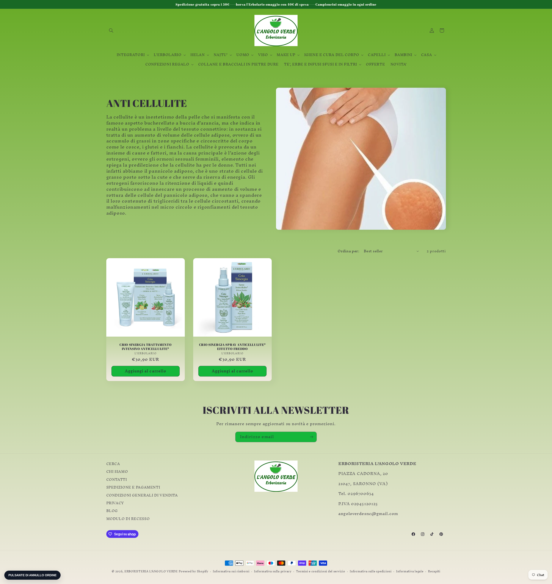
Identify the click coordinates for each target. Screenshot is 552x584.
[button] (111, 30)
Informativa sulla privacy (272, 571)
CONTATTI (116, 480)
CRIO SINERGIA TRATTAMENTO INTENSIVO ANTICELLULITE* (145, 347)
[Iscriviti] (312, 437)
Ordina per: (348, 251)
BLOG (112, 511)
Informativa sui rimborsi (231, 571)
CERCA (113, 464)
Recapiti (434, 571)
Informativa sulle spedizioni (371, 571)
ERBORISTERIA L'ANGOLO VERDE (151, 571)
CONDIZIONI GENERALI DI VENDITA (142, 495)
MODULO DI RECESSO (128, 519)
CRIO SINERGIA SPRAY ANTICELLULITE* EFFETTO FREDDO (232, 347)
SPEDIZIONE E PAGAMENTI (133, 487)
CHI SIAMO (117, 472)
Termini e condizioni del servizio (320, 571)
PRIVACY (115, 503)
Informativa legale (409, 571)
